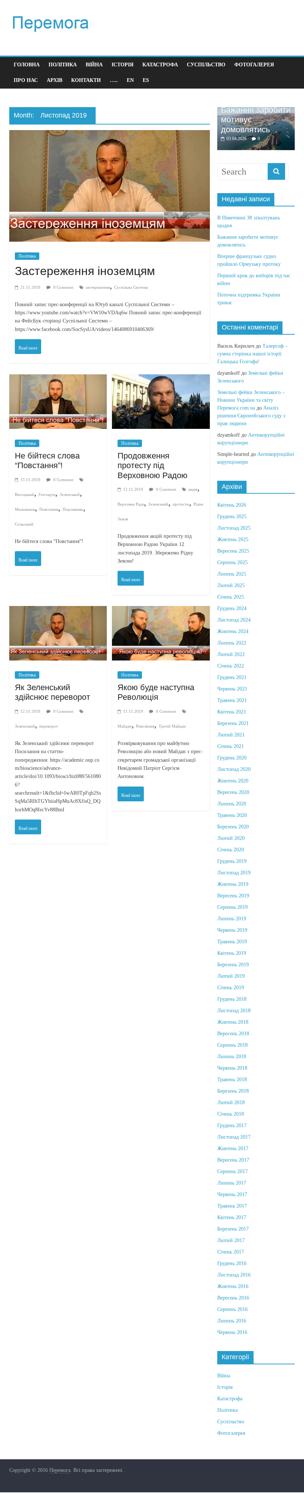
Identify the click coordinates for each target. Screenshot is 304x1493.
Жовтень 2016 (232, 1286)
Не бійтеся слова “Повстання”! (47, 460)
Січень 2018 (230, 1114)
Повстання (48, 509)
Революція (145, 726)
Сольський (24, 524)
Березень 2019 (233, 964)
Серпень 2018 (232, 1045)
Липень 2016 (231, 1321)
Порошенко (73, 509)
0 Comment (62, 287)
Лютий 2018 (231, 1102)
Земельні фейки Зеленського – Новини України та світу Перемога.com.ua (251, 400)
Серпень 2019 (232, 907)
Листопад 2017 (234, 1137)
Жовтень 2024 (232, 631)
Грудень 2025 (232, 516)
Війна (94, 64)
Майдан (125, 726)
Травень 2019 (232, 941)
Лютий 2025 (231, 585)
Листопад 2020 (234, 769)
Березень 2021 (233, 723)
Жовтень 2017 (232, 1148)
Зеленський (70, 494)
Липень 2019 (231, 918)
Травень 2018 (232, 1079)
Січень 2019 (230, 987)
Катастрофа (160, 64)
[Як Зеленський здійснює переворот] (58, 613)
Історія (122, 64)
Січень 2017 (230, 1252)
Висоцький (24, 494)
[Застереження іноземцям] (109, 137)
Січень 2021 (230, 746)
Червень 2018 (232, 1068)
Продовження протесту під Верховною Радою (153, 465)
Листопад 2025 (234, 528)
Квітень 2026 (231, 505)
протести (181, 504)
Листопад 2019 (234, 872)
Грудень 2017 (232, 1125)
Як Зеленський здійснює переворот (52, 692)
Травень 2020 (232, 815)
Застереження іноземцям (85, 271)
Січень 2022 (230, 666)
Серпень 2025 (232, 562)
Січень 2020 (230, 850)
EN (130, 80)
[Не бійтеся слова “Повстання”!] (58, 382)
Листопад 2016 (234, 1275)
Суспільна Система (131, 287)
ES (146, 80)
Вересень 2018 (233, 1033)
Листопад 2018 (234, 1010)
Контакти (86, 80)
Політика (63, 64)
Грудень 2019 (232, 861)
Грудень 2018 (232, 999)
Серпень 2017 (232, 1171)
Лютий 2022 (231, 654)
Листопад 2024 (234, 620)
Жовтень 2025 (232, 539)
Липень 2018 (231, 1056)
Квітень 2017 (231, 1217)
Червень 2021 (232, 689)
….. (114, 80)
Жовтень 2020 (232, 781)
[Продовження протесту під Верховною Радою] (160, 382)
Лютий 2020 (231, 838)
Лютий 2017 (231, 1240)
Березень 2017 (233, 1229)
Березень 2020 (233, 827)
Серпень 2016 (232, 1309)
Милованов (25, 509)
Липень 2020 (231, 804)
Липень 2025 (231, 574)
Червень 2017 (232, 1194)
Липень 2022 (231, 643)
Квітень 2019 (231, 953)
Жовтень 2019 (232, 884)
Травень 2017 (232, 1206)
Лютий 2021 (231, 735)
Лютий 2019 (231, 976)
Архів (54, 80)
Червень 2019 (232, 930)
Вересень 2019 (233, 895)
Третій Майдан (172, 726)
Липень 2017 (231, 1183)
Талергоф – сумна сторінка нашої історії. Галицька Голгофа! (252, 353)
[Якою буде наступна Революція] (160, 613)
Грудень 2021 (232, 677)
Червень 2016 (232, 1332)
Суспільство (206, 64)
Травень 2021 (232, 700)
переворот (48, 726)
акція (192, 489)
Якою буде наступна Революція (156, 692)
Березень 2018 (233, 1091)
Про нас (26, 80)
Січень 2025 (230, 597)
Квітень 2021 (231, 712)
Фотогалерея (254, 64)
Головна (27, 64)
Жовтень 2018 (232, 1022)
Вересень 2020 (233, 792)
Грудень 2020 (232, 758)
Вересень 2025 (233, 551)
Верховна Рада (131, 504)
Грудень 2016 (232, 1263)
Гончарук (47, 494)
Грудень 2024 (232, 608)
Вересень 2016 (233, 1298)
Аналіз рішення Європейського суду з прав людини (251, 415)
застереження (98, 287)
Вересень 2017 (233, 1160)
